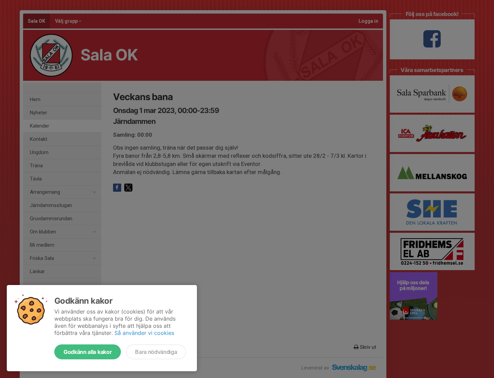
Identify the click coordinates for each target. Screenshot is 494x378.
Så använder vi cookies (144, 332)
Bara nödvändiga (156, 351)
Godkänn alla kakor (87, 351)
